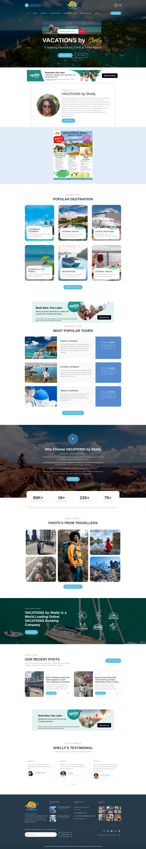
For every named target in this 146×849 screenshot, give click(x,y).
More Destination (73, 287)
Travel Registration (86, 13)
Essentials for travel (70, 13)
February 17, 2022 (62, 810)
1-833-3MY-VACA (81, 813)
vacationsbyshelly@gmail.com (85, 816)
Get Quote (115, 13)
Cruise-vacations (55, 13)
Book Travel (65, 55)
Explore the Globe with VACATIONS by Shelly (63, 816)
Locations (43, 13)
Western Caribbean (69, 390)
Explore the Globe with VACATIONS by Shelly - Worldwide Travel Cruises (106, 679)
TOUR (47, 674)
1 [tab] (70, 784)
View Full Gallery (73, 586)
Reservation (68, 271)
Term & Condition (111, 835)
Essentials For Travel (36, 270)
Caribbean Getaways (34, 230)
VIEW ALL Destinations (73, 413)
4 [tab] (75, 784)
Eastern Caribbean (69, 341)
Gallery (97, 13)
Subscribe (65, 834)
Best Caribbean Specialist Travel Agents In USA (64, 807)
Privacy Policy (101, 835)
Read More (68, 120)
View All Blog (113, 660)
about (35, 13)
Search (82, 31)
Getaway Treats (70, 231)
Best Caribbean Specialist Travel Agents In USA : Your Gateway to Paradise (58, 679)
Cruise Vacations (104, 231)
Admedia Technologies (95, 846)
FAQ (119, 835)
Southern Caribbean (69, 367)
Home (28, 13)
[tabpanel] (73, 33)
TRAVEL (97, 674)
